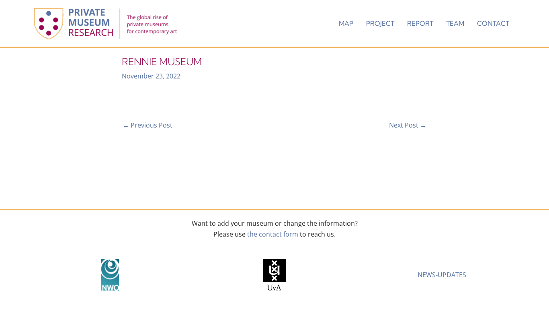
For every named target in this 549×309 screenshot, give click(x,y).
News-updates (442, 274)
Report (420, 23)
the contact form (272, 234)
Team (455, 23)
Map (346, 23)
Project (380, 23)
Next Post (407, 125)
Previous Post (147, 125)
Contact (493, 23)
